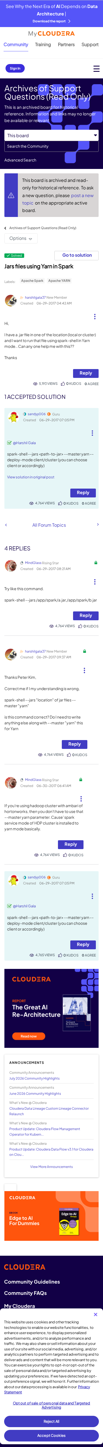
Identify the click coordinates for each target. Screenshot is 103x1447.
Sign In (15, 68)
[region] (51, 1376)
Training (43, 44)
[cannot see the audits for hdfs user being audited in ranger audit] (6, 525)
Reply (86, 373)
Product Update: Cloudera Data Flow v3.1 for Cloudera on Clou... (51, 1152)
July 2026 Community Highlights (34, 1078)
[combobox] (51, 146)
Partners (66, 44)
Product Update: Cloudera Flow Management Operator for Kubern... (44, 1131)
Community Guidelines (32, 1281)
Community (16, 44)
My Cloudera (19, 1306)
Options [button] (17, 238)
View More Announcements (51, 1167)
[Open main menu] (96, 69)
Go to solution (77, 255)
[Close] (96, 1314)
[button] (94, 314)
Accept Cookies (51, 1435)
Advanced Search (20, 159)
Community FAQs (25, 1293)
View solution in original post (30, 477)
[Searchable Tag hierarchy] (97, 524)
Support (90, 44)
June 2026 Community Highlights (35, 1093)
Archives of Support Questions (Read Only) (42, 228)
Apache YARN (59, 281)
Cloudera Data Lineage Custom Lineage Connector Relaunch (49, 1111)
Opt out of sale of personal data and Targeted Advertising (51, 1405)
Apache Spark (32, 281)
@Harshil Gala (24, 443)
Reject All (51, 1421)
